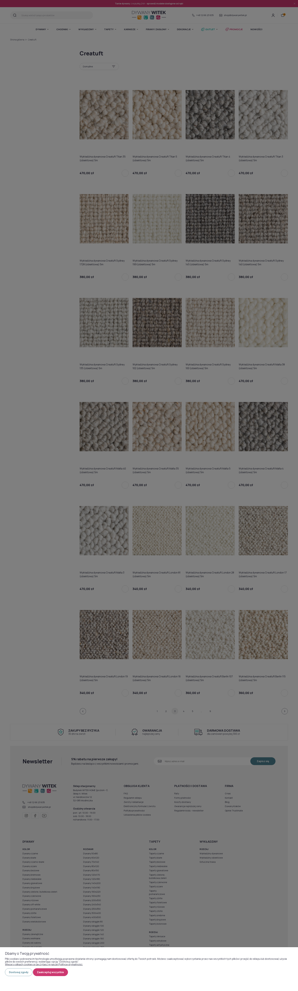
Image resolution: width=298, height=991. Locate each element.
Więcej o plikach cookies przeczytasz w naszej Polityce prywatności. (44, 964)
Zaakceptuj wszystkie (50, 972)
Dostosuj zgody (18, 972)
